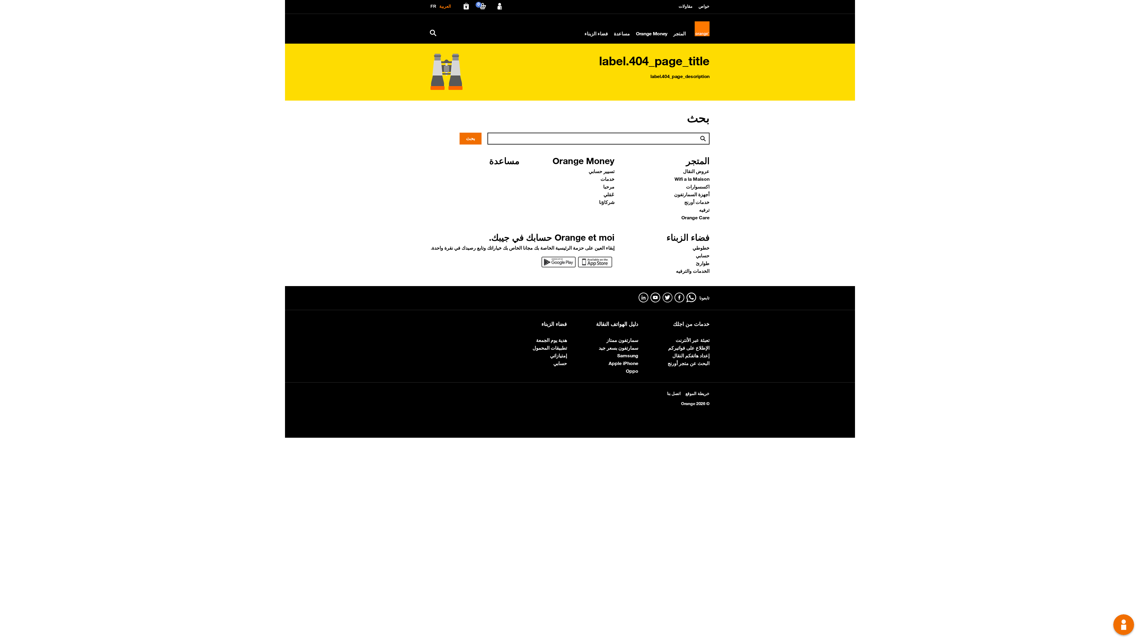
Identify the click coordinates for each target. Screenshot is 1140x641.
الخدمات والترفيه (693, 271)
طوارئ (703, 263)
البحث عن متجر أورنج (689, 363)
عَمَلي (609, 194)
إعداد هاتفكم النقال (691, 355)
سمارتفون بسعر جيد (618, 348)
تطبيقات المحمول (550, 348)
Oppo (632, 371)
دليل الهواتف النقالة (617, 323)
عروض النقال (696, 171)
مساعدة (622, 34)
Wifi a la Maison (692, 179)
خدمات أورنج (697, 202)
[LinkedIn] (643, 297)
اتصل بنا (674, 393)
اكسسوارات (698, 186)
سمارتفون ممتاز (622, 340)
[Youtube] (655, 297)
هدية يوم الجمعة (551, 340)
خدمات (608, 179)
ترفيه (704, 209)
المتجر (679, 34)
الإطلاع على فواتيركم (689, 348)
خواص (704, 6)
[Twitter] (667, 297)
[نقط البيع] (466, 6)
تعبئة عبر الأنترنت (693, 340)
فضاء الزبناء (596, 34)
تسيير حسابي (602, 171)
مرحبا (609, 186)
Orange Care (695, 217)
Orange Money (651, 34)
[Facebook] (679, 297)
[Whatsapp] (691, 297)
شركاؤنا (607, 202)
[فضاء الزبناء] (500, 6)
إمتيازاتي (558, 355)
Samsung (627, 355)
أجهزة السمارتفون (692, 194)
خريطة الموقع (697, 393)
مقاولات (686, 6)
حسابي (703, 255)
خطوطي (701, 247)
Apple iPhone (623, 363)
